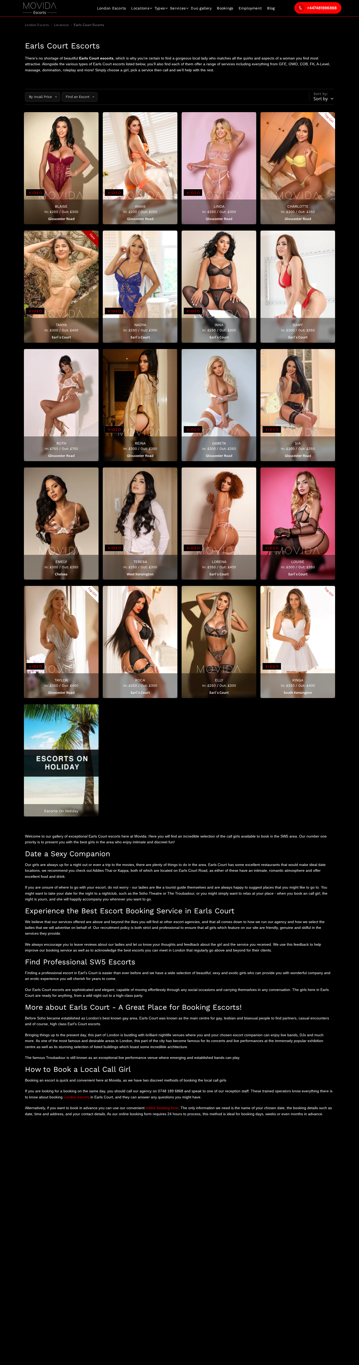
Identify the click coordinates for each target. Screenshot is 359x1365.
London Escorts (37, 25)
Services (178, 8)
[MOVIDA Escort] (40, 8)
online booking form (162, 1108)
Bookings (225, 8)
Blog (271, 8)
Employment (250, 8)
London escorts (76, 1097)
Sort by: (321, 94)
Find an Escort (77, 97)
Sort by (321, 99)
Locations (140, 8)
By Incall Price (40, 97)
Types (160, 8)
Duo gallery (201, 8)
